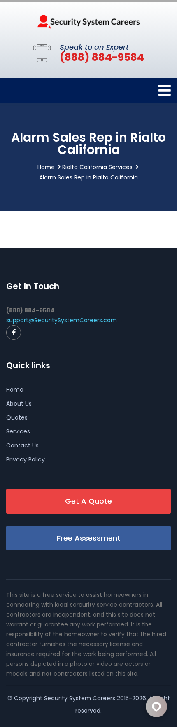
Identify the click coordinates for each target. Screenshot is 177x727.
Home (46, 167)
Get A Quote (88, 501)
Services (18, 431)
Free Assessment (89, 538)
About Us (19, 403)
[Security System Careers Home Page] (88, 21)
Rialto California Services (97, 167)
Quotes (17, 417)
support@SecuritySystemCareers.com (61, 320)
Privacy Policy (25, 459)
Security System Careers (79, 698)
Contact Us (22, 445)
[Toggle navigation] (164, 90)
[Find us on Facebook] (13, 332)
